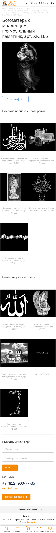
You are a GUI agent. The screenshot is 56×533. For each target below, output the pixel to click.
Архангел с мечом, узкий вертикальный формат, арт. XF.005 (14, 210)
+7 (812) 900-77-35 (18, 483)
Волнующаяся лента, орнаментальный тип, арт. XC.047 (14, 260)
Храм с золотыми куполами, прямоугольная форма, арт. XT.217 (14, 376)
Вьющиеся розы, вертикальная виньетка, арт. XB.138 (14, 426)
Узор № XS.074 (42, 374)
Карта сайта (32, 522)
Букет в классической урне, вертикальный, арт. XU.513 (42, 209)
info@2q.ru (10, 488)
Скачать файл (15, 99)
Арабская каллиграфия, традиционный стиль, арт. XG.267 (14, 326)
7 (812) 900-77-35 (40, 3)
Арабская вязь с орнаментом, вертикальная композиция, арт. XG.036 (14, 160)
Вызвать (10, 467)
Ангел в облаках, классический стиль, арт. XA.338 (41, 326)
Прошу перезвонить (16, 497)
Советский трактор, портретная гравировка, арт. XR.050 (42, 160)
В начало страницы (28, 509)
